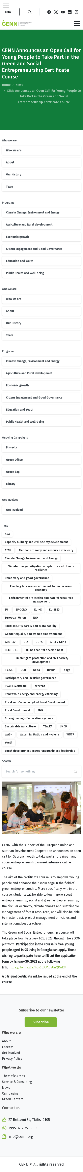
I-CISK (8, 670)
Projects (11, 447)
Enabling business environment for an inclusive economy (41, 588)
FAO (35, 617)
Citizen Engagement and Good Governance (34, 249)
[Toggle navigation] (6, 5)
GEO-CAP (10, 642)
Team (9, 186)
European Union (15, 617)
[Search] (29, 11)
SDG (40, 710)
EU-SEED (54, 609)
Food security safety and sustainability (30, 626)
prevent (39, 686)
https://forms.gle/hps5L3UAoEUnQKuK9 (37, 967)
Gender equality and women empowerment (33, 634)
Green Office (14, 459)
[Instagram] (76, 11)
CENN (8, 550)
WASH (8, 734)
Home (6, 85)
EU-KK (38, 609)
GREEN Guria (58, 642)
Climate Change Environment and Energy (31, 558)
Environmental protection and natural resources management (41, 599)
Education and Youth (19, 261)
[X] (56, 11)
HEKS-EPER (12, 650)
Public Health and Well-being (25, 273)
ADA (7, 534)
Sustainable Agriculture (20, 726)
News (19, 85)
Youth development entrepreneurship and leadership (40, 751)
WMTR (70, 734)
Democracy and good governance (27, 578)
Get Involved (14, 510)
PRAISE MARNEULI (16, 686)
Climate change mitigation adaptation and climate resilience (41, 568)
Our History (13, 174)
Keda (36, 670)
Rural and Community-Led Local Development (35, 702)
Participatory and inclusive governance (30, 678)
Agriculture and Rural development (29, 224)
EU (6, 609)
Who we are (13, 150)
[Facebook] (49, 11)
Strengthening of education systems (29, 718)
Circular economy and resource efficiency (46, 550)
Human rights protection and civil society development (41, 659)
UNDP (63, 726)
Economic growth (17, 237)
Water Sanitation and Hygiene (39, 734)
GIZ (26, 642)
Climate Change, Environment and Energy (32, 212)
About (10, 162)
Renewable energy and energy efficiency (31, 694)
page (67, 670)
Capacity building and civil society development (36, 542)
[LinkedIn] (70, 11)
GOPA (39, 642)
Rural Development (17, 710)
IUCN (23, 670)
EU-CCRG (21, 609)
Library (10, 484)
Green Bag (13, 472)
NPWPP (51, 670)
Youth (8, 742)
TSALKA (47, 726)
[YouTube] (63, 11)
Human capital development (44, 650)
